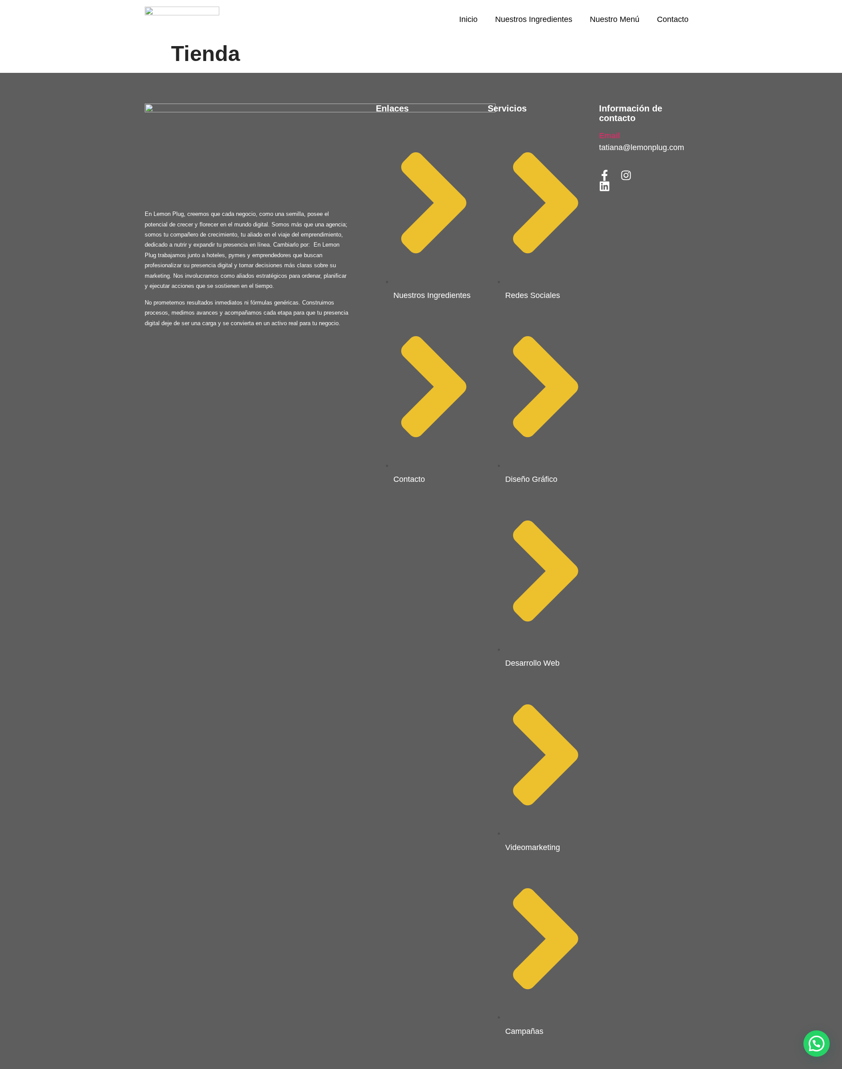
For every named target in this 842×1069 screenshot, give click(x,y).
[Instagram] (626, 175)
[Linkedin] (604, 186)
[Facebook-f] (604, 175)
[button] (816, 1043)
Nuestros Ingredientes (533, 19)
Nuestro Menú (614, 19)
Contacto (673, 19)
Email (609, 135)
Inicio (468, 19)
